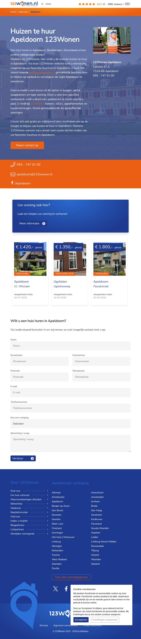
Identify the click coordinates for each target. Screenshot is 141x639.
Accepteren (81, 619)
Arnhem (95, 501)
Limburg (56, 541)
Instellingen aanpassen (105, 619)
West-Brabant (59, 559)
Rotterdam (57, 550)
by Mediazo (83, 631)
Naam (13, 339)
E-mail (13, 386)
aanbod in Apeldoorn (42, 72)
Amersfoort (97, 492)
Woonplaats (78, 370)
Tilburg (95, 550)
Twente (56, 555)
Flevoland (96, 523)
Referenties (16, 503)
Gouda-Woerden (100, 528)
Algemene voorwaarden (65, 625)
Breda (94, 506)
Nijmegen (57, 546)
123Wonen (37, 104)
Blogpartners (17, 525)
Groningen (57, 532)
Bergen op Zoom (61, 506)
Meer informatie (29, 223)
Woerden (96, 559)
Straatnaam (16, 355)
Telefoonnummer (18, 402)
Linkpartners (17, 529)
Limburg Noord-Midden (103, 541)
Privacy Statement (92, 625)
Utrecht (95, 555)
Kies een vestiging (19, 417)
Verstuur (17, 458)
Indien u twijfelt (19, 520)
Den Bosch (57, 510)
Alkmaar (56, 492)
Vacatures (15, 508)
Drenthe (56, 519)
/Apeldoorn (22, 183)
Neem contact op (27, 145)
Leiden (94, 537)
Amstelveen (58, 497)
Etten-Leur (57, 523)
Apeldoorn (57, 501)
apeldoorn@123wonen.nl (34, 174)
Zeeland (95, 563)
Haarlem (95, 532)
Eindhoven (96, 519)
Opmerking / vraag (19, 433)
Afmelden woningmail (22, 533)
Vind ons (15, 516)
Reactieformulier (19, 512)
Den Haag (96, 510)
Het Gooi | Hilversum (63, 537)
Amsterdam (97, 497)
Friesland (57, 528)
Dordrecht (96, 514)
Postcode (15, 370)
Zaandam (57, 563)
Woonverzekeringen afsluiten (26, 499)
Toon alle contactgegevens (71, 577)
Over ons (15, 490)
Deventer (56, 514)
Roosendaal (97, 546)
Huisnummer (78, 355)
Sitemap (44, 625)
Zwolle (55, 568)
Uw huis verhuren (20, 495)
